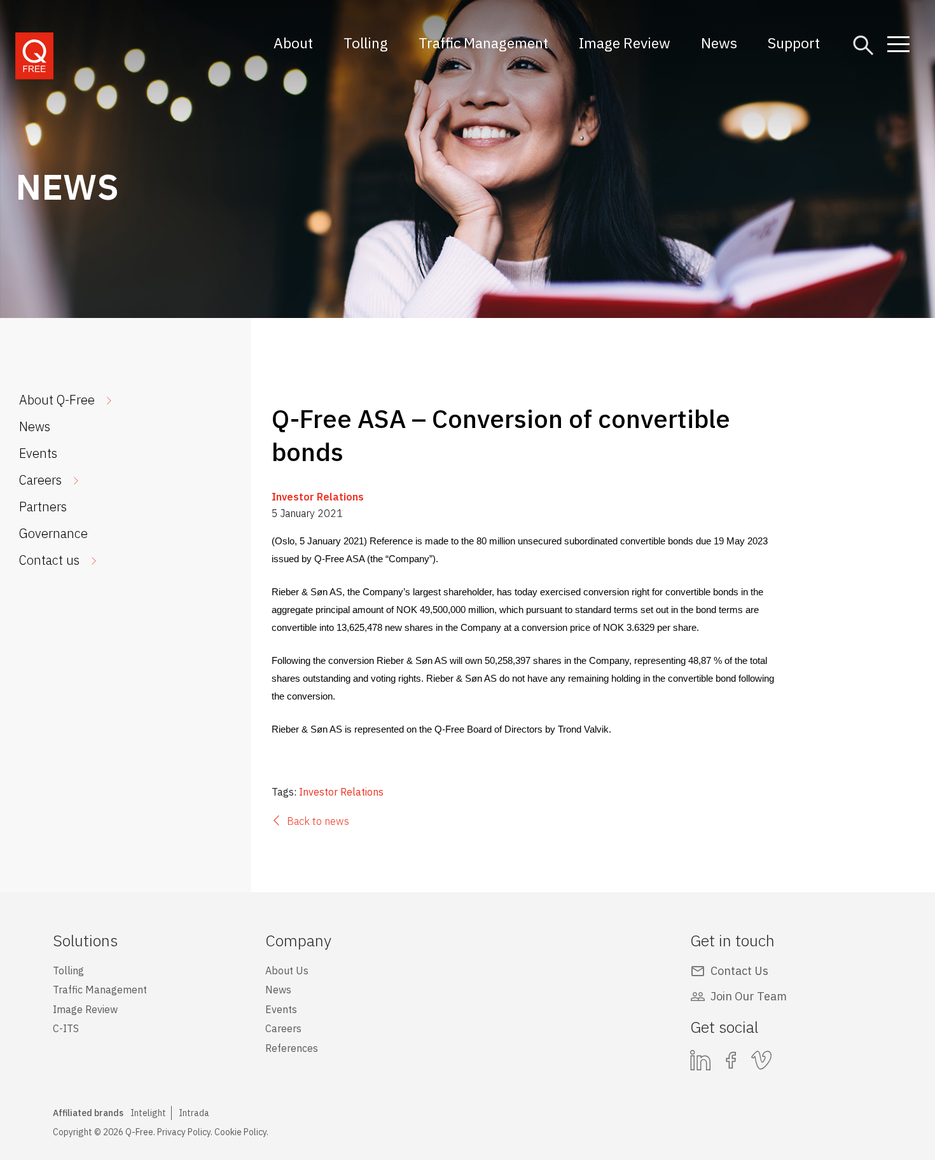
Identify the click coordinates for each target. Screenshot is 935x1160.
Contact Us (739, 970)
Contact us (49, 560)
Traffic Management (483, 42)
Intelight (148, 1113)
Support (794, 42)
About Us (286, 970)
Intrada (194, 1113)
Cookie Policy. (241, 1132)
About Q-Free (57, 399)
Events (38, 453)
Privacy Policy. (184, 1132)
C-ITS (66, 1028)
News (719, 42)
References (291, 1048)
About (293, 42)
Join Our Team (748, 996)
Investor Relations (318, 496)
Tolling (365, 42)
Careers (40, 479)
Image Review (624, 42)
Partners (43, 506)
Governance (53, 533)
